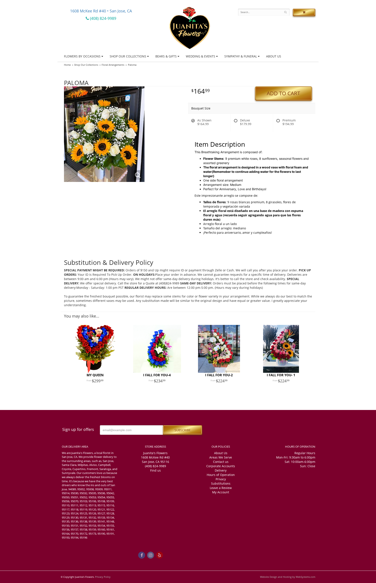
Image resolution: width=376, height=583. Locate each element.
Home (67, 64)
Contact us (220, 462)
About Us (273, 56)
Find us (155, 470)
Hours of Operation (221, 475)
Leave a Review (221, 488)
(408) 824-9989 (102, 18)
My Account (220, 492)
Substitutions (220, 483)
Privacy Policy (103, 576)
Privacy (221, 479)
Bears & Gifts (166, 56)
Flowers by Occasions (82, 56)
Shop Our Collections (128, 56)
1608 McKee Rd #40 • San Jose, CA (101, 10)
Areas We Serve (220, 457)
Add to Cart (283, 93)
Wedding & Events (200, 56)
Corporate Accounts (220, 466)
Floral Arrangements (113, 64)
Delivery (221, 470)
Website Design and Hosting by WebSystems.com (287, 576)
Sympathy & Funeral (240, 56)
